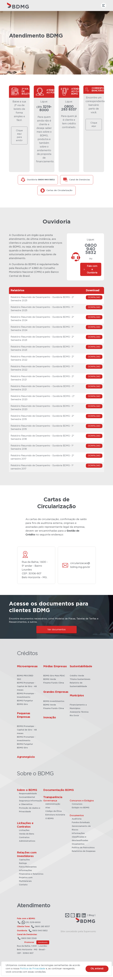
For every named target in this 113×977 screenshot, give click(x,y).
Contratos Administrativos (27, 839)
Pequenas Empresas (23, 715)
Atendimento (42, 942)
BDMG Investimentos (53, 701)
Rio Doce (74, 716)
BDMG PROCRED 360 (25, 677)
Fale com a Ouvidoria (92, 269)
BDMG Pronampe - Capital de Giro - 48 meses (27, 686)
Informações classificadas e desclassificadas (80, 836)
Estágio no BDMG (80, 808)
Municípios (77, 695)
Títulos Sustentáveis (80, 679)
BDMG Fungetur (25, 701)
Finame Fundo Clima (53, 683)
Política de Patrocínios (83, 848)
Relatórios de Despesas (83, 851)
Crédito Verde (77, 676)
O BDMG (49, 819)
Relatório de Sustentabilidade (78, 684)
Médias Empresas (55, 666)
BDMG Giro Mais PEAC (54, 676)
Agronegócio (26, 757)
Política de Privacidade (32, 969)
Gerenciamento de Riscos (81, 828)
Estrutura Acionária (55, 815)
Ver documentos (56, 629)
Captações (24, 860)
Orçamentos (78, 844)
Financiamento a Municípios (78, 706)
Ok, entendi (97, 969)
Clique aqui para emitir (19, 135)
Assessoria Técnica (79, 712)
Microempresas (27, 666)
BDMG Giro (22, 704)
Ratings (23, 863)
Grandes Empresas (55, 692)
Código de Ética (53, 811)
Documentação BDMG (58, 790)
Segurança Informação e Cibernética (30, 802)
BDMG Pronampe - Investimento (26, 695)
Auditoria (76, 819)
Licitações (24, 830)
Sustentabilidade (81, 666)
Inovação (49, 717)
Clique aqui (93, 124)
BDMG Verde (49, 679)
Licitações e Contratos (25, 825)
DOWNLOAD (94, 297)
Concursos (77, 804)
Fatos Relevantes (28, 867)
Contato (23, 885)
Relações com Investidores (26, 854)
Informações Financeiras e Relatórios (31, 872)
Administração (52, 804)
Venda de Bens (26, 834)
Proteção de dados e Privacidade (29, 810)
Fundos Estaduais (81, 822)
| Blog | (91, 915)
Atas (47, 808)
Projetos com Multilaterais (26, 879)
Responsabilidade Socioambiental (28, 795)
